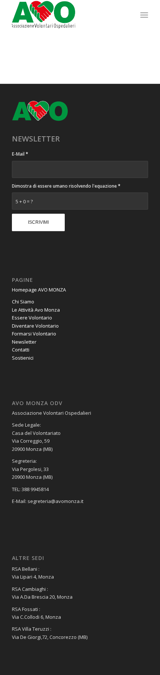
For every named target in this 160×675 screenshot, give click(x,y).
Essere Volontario (32, 317)
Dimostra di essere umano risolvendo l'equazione (66, 186)
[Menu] (144, 15)
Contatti (20, 349)
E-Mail (20, 154)
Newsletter (24, 341)
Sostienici (22, 357)
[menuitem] (144, 15)
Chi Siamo (23, 301)
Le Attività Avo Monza (36, 309)
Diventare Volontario (35, 325)
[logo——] (66, 15)
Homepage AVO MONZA (39, 289)
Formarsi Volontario (34, 333)
